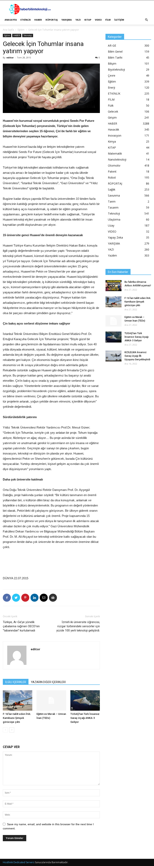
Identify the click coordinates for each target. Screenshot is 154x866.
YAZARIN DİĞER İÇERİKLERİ (48, 682)
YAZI (78, 19)
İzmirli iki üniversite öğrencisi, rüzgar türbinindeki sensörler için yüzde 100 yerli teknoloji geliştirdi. (78, 626)
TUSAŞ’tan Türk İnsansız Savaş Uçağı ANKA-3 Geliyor (84, 717)
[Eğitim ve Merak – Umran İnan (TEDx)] (51, 700)
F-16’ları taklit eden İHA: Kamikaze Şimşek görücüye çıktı (17, 717)
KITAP (87, 19)
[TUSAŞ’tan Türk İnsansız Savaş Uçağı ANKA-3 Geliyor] (85, 700)
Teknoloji (27, 35)
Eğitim (21, 29)
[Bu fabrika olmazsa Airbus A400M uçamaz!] (113, 285)
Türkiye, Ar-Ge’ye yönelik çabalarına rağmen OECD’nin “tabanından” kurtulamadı (21, 626)
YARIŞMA (66, 19)
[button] (146, 20)
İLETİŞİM (119, 19)
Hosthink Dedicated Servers (18, 862)
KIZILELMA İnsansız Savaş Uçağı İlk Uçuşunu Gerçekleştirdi (137, 356)
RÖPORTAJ (52, 19)
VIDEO (98, 19)
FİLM (108, 19)
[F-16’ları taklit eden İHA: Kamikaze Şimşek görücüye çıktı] (17, 700)
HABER (38, 19)
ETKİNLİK (25, 19)
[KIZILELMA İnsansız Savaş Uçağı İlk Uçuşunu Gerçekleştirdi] (113, 356)
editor (10, 57)
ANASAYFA (11, 19)
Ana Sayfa (8, 29)
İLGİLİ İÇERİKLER (15, 682)
